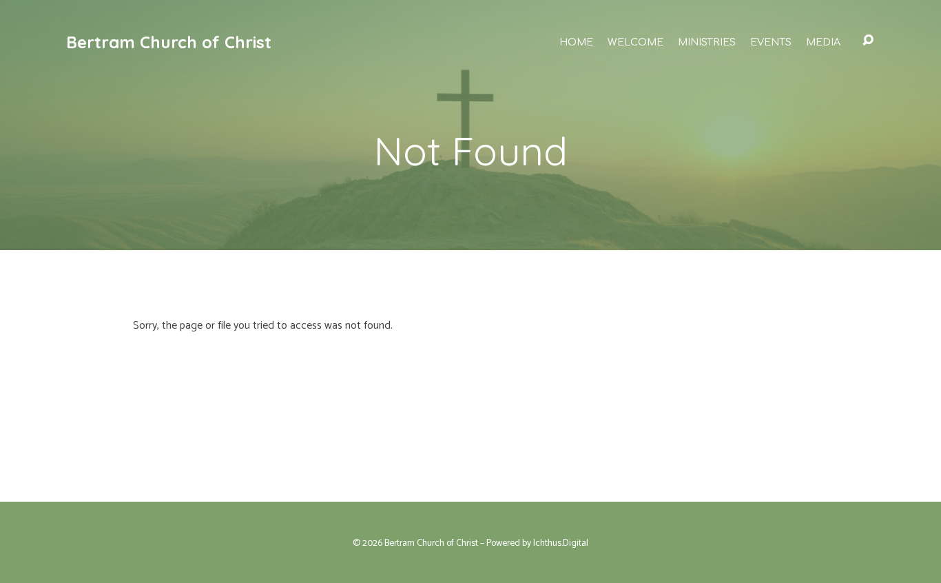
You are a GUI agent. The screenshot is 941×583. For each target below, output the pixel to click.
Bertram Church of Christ (168, 42)
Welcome (635, 42)
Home (576, 42)
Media (823, 42)
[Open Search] (867, 40)
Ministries (707, 42)
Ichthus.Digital (560, 543)
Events (771, 42)
